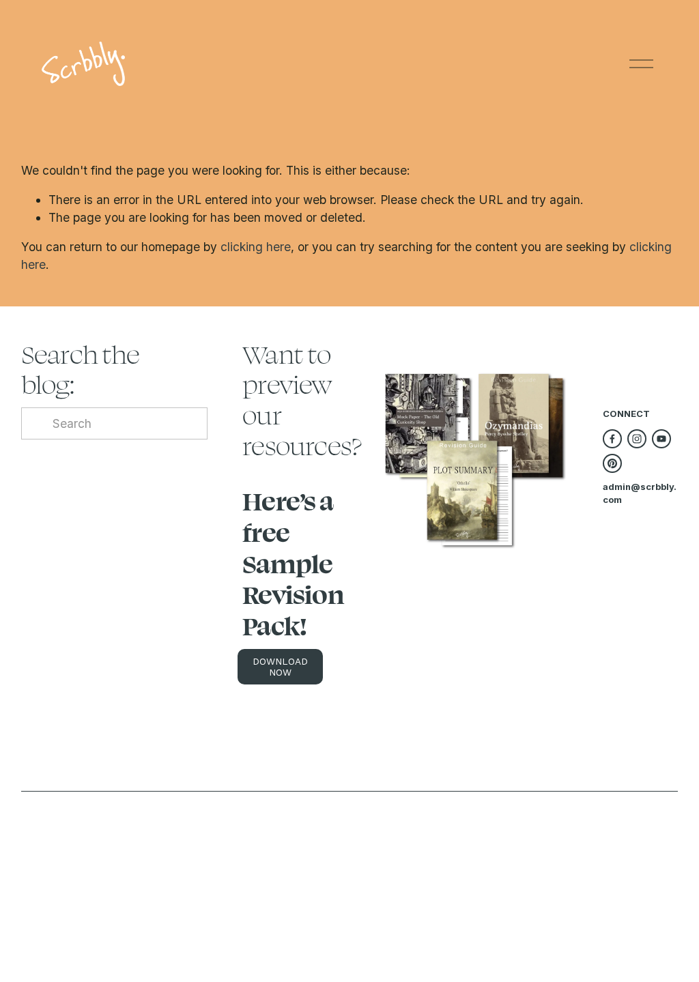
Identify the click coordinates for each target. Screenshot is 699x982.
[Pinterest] (612, 463)
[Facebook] (612, 438)
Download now (280, 667)
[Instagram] (636, 438)
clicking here (255, 247)
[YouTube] (661, 438)
